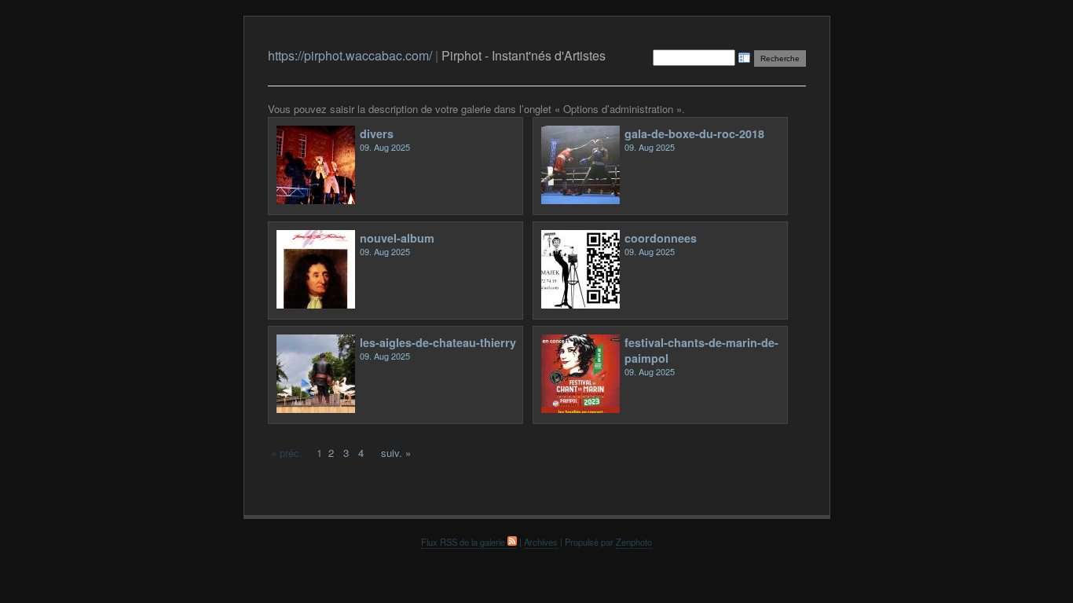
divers (377, 133)
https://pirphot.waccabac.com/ (350, 55)
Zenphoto (634, 541)
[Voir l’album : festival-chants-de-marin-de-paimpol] (580, 408)
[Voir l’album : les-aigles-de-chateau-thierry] (315, 408)
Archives (541, 541)
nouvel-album (397, 238)
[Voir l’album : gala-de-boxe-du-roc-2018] (580, 199)
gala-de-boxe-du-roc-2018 (694, 133)
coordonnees (660, 238)
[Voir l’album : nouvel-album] (315, 304)
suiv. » (396, 452)
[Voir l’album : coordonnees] (580, 304)
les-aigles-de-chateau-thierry (438, 342)
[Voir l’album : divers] (315, 199)
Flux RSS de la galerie (464, 541)
